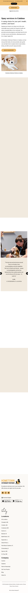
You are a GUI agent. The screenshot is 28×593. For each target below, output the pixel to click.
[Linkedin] (8, 492)
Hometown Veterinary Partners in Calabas (14, 72)
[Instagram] (5, 492)
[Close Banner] (26, 1)
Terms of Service (15, 586)
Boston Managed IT (15, 590)
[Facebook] (2, 492)
